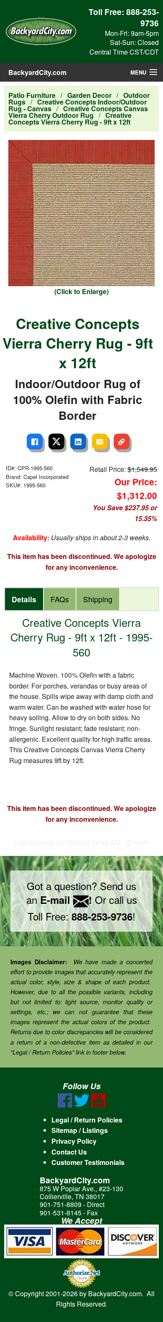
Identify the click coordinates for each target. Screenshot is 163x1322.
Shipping (97, 599)
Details (24, 599)
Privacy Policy (74, 1141)
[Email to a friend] (100, 441)
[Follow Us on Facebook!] (65, 1105)
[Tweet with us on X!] (81, 1105)
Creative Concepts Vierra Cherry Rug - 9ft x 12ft (70, 118)
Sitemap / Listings (79, 1130)
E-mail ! (66, 900)
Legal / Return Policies (86, 1120)
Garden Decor (89, 95)
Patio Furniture (32, 95)
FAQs (60, 599)
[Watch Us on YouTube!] (98, 1105)
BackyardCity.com (37, 72)
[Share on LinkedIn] (78, 441)
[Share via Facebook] (35, 441)
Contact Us (69, 1152)
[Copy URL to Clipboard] (122, 441)
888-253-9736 (142, 17)
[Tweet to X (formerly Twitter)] (56, 441)
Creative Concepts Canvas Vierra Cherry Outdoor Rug (78, 112)
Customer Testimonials (88, 1162)
